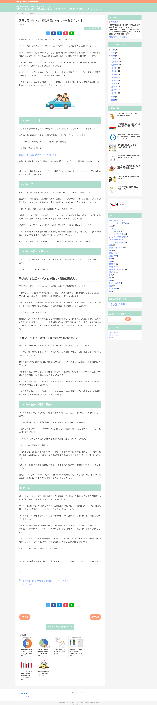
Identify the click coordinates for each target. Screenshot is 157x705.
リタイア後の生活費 (92, 28)
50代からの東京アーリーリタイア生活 (33, 6)
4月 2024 (114, 83)
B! (60, 33)
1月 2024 (114, 93)
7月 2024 (114, 74)
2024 (113, 56)
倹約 (110, 250)
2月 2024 (114, 90)
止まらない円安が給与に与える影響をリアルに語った (128, 167)
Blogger (82, 692)
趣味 (110, 275)
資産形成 (112, 267)
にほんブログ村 (25, 584)
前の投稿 (95, 617)
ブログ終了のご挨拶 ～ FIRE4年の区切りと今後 (128, 114)
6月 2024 (114, 77)
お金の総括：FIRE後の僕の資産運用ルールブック (128, 156)
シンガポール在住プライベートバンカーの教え (124, 304)
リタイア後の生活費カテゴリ (60, 627)
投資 (110, 286)
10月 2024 (114, 65)
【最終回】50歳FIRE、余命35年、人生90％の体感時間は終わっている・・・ (129, 136)
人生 (110, 277)
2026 (113, 49)
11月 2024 (114, 62)
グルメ (111, 228)
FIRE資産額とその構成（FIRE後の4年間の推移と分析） (128, 125)
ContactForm (33, 2)
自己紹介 (112, 272)
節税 (110, 280)
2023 (113, 97)
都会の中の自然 (114, 283)
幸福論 (111, 253)
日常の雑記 (113, 288)
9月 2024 (114, 68)
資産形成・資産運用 (116, 269)
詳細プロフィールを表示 (118, 37)
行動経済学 (113, 256)
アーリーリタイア (115, 220)
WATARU (114, 22)
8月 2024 (114, 71)
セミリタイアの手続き (117, 234)
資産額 (111, 264)
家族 (110, 245)
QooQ (82, 704)
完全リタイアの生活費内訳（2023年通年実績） (38, 155)
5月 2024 (114, 80)
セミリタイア (113, 231)
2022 (113, 100)
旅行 (110, 291)
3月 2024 (114, 87)
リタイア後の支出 (115, 239)
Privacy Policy (21, 2)
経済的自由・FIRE (115, 248)
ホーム (111, 338)
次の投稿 (24, 617)
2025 (113, 53)
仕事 (110, 261)
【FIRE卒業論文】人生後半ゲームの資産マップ (128, 146)
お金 (110, 226)
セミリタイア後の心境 (117, 237)
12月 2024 (114, 58)
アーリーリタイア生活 (117, 223)
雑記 (110, 258)
